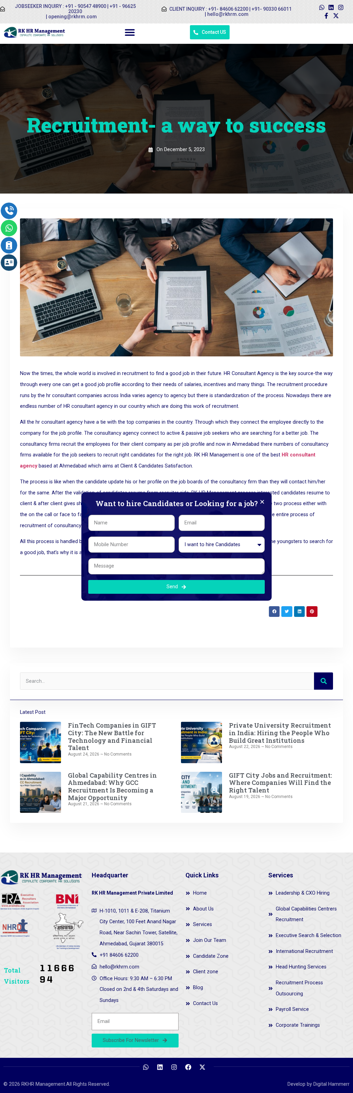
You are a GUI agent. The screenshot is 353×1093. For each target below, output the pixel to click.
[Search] (323, 681)
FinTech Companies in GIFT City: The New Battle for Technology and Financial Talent (112, 736)
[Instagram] (341, 7)
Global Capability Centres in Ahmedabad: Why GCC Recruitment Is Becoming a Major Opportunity (112, 786)
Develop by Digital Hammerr (319, 1084)
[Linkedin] (331, 7)
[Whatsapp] (321, 7)
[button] (130, 32)
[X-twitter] (336, 16)
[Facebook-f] (326, 16)
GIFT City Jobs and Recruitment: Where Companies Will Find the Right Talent (280, 782)
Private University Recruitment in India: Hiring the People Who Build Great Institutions (280, 732)
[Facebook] (188, 1067)
